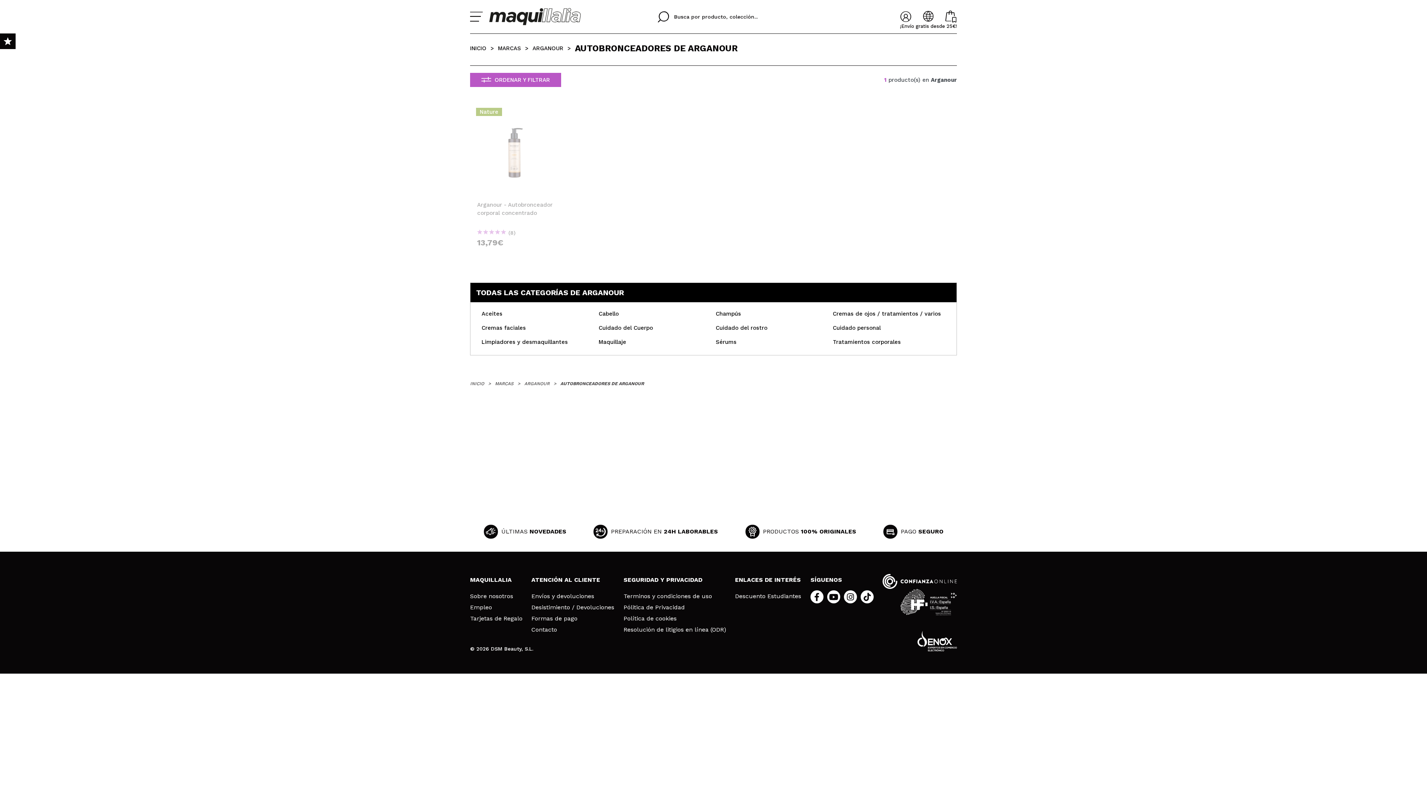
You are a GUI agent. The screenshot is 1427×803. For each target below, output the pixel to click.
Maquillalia (491, 579)
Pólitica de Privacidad (654, 607)
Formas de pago (554, 619)
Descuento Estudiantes (768, 596)
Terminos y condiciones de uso (668, 596)
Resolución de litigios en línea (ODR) (675, 630)
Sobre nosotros (491, 596)
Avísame (518, 255)
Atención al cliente (565, 579)
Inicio (478, 48)
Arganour (548, 48)
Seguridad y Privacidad (663, 579)
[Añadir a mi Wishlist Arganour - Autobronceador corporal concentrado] (515, 114)
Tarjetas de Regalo (496, 619)
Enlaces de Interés (768, 579)
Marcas (509, 48)
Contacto (544, 630)
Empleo (481, 607)
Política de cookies (650, 619)
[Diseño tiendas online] (937, 641)
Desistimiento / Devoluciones (572, 607)
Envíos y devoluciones (562, 596)
